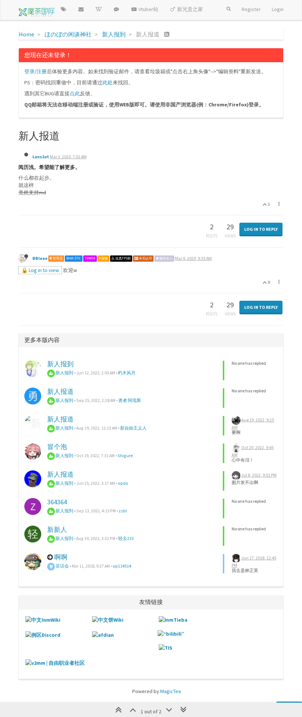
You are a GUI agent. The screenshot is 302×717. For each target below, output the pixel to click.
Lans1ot (40, 156)
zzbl (123, 510)
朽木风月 (127, 372)
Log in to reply (261, 229)
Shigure (125, 455)
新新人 (57, 529)
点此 (75, 93)
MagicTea (170, 691)
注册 (41, 71)
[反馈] (81, 9)
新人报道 (60, 391)
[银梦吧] (116, 9)
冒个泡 (57, 446)
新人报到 (60, 364)
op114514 (122, 566)
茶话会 (62, 566)
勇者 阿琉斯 (129, 400)
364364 (57, 502)
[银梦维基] (99, 9)
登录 (29, 71)
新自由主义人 (133, 428)
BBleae (40, 258)
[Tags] (63, 9)
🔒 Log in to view (40, 270)
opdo (123, 483)
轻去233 (126, 538)
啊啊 (60, 557)
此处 (107, 82)
